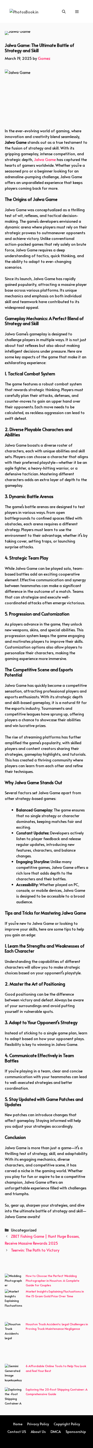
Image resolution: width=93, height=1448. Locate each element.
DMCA (56, 1431)
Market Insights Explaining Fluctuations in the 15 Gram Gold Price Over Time (55, 1293)
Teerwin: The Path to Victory (35, 1250)
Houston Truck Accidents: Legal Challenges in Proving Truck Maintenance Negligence (57, 1326)
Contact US (16, 1431)
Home (17, 1423)
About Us (38, 1431)
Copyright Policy (67, 1423)
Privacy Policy (38, 1423)
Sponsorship (76, 1431)
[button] (63, 11)
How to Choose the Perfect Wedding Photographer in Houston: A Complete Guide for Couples (52, 1280)
